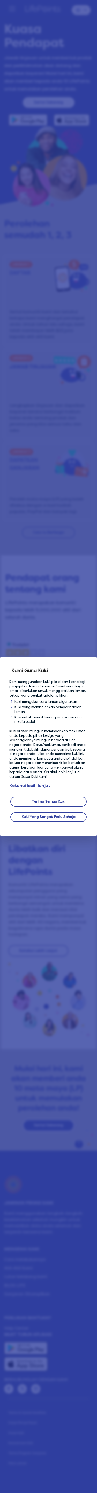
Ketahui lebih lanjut (29, 785)
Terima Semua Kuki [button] (48, 801)
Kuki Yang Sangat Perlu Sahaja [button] (48, 817)
